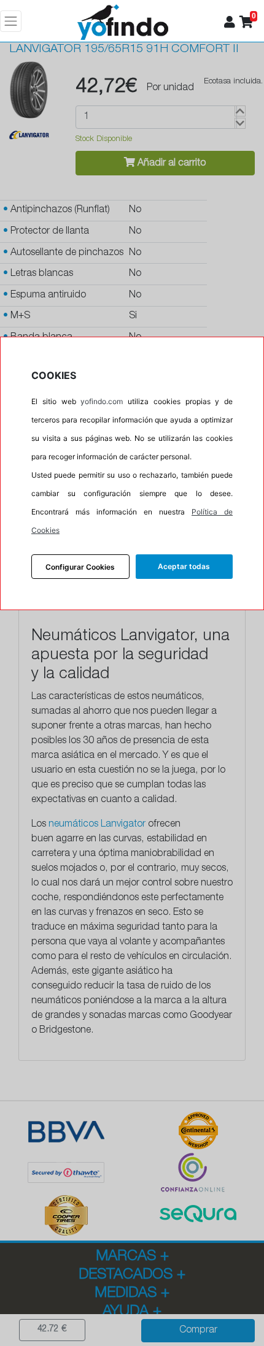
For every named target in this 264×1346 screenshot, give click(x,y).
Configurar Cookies (80, 567)
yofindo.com (101, 401)
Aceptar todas (184, 566)
